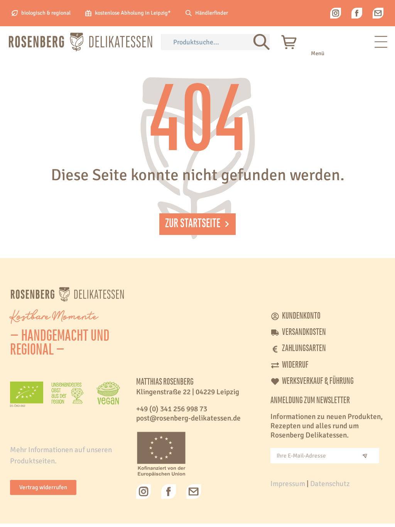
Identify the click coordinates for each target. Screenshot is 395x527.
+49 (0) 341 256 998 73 (171, 409)
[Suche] (261, 42)
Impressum (287, 483)
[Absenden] (365, 455)
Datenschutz (330, 483)
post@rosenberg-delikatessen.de (188, 418)
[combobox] (207, 42)
